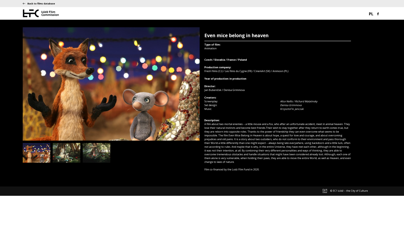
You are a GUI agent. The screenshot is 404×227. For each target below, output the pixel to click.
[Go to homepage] (41, 13)
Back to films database (41, 3)
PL (371, 13)
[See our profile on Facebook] (378, 13)
